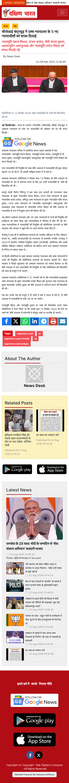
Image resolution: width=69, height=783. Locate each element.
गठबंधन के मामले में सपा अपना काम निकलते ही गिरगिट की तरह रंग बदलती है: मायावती (43, 636)
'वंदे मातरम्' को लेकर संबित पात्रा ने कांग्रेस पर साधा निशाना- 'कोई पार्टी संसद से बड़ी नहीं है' (43, 568)
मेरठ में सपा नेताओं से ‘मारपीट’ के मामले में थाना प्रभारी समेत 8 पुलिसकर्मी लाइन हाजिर (43, 585)
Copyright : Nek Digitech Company (42, 764)
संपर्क (34, 684)
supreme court (25, 333)
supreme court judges (16, 343)
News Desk (13, 56)
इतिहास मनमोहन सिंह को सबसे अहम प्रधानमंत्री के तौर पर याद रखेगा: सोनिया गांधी (18, 440)
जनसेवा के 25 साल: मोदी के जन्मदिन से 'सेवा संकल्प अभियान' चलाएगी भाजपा (32, 546)
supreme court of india (16, 338)
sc (39, 333)
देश (15, 26)
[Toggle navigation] (62, 12)
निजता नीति (45, 684)
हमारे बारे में (23, 684)
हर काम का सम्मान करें (47, 435)
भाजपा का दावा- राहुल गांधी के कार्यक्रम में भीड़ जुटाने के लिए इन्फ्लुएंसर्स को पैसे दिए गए (43, 619)
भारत (6, 26)
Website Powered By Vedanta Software (34, 774)
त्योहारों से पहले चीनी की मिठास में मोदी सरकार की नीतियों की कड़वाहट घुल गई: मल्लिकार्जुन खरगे (42, 602)
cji (35, 338)
